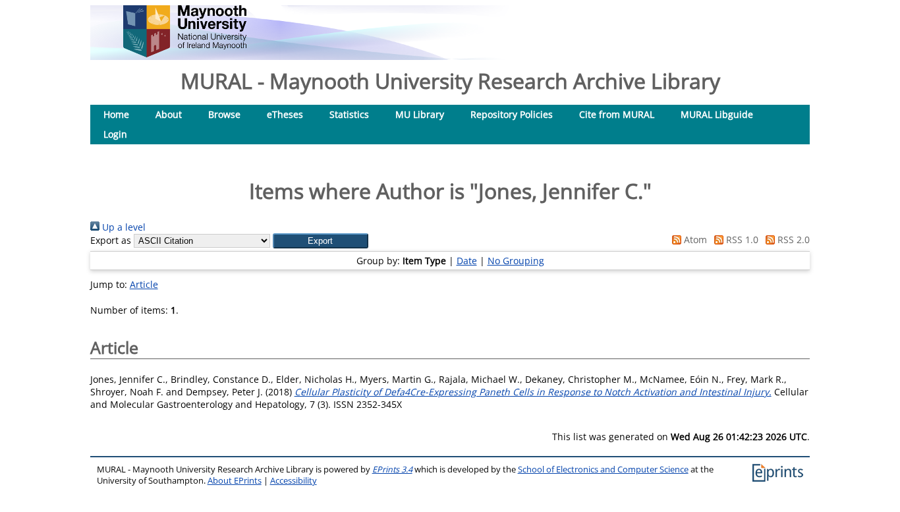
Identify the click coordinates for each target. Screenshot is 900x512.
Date (467, 260)
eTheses (285, 114)
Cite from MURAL (616, 114)
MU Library (419, 114)
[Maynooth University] (184, 53)
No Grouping (516, 260)
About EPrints (235, 480)
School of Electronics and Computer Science (603, 469)
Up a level (122, 227)
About (168, 114)
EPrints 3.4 (392, 469)
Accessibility (293, 480)
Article (144, 284)
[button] (320, 240)
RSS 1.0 (740, 239)
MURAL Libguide (717, 114)
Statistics (349, 114)
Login (115, 134)
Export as (110, 240)
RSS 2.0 (792, 239)
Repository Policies (511, 114)
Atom (694, 239)
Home (116, 114)
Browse (224, 114)
